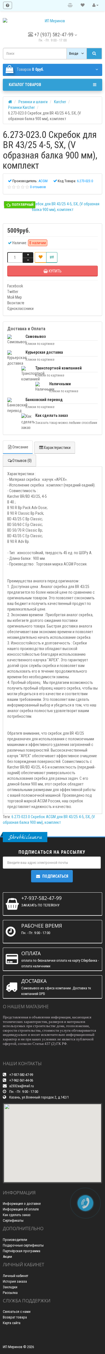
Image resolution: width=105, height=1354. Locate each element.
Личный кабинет (15, 1276)
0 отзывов (38, 187)
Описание (20, 447)
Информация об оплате (21, 1209)
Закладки (10, 1287)
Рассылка (10, 1293)
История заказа (15, 1281)
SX (87, 816)
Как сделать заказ (17, 1215)
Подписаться (55, 876)
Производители (15, 1240)
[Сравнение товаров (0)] (70, 5)
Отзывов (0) (22, 460)
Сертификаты (13, 1220)
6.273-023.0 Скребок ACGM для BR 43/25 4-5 (47, 816)
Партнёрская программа (21, 1251)
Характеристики (57, 447)
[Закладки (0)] (82, 5)
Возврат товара (15, 1317)
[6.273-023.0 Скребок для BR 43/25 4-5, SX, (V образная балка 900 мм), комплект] (52, 206)
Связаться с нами (17, 1311)
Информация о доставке (22, 1203)
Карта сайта (11, 1323)
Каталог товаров (25, 84)
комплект (53, 822)
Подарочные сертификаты (23, 1245)
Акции (7, 1256)
